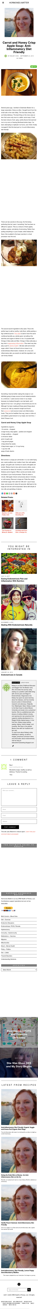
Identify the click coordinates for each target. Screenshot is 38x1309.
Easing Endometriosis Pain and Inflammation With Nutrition (14, 579)
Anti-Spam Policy (17, 1301)
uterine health (13, 346)
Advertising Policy (6, 1301)
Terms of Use (25, 1303)
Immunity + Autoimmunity (9, 933)
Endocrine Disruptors (7, 923)
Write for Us (12, 1305)
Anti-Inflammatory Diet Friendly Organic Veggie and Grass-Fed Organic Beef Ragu (17, 1128)
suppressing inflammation (16, 343)
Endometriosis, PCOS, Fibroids (10, 926)
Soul (10, 765)
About (32, 1303)
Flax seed (17, 333)
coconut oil (7, 411)
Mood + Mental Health (8, 946)
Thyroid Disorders (6, 956)
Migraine (4, 939)
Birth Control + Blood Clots (9, 916)
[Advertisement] (19, 994)
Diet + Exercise (5, 920)
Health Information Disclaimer (11, 1303)
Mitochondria (5, 943)
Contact (5, 1305)
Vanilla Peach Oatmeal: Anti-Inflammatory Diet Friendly (17, 1224)
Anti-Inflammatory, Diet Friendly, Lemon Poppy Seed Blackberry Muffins (17, 1271)
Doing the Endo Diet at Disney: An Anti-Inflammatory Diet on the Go (15, 1176)
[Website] (13, 746)
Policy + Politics (6, 949)
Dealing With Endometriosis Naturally (16, 625)
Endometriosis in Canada (11, 675)
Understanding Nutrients (8, 959)
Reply (11, 774)
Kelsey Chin (14, 56)
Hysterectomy (5, 929)
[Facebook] (19, 1284)
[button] (29, 1289)
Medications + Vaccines (8, 936)
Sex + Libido (5, 952)
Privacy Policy (28, 1301)
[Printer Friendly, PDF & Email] (33, 65)
